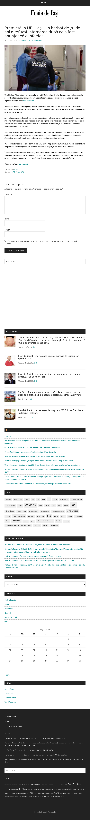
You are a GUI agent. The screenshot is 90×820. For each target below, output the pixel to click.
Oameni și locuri (10, 617)
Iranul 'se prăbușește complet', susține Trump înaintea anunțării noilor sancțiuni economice (38, 461)
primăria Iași (79, 516)
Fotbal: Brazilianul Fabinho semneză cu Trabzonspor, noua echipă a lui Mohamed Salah (37, 484)
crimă (40, 505)
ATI (33, 499)
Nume (7, 219)
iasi (19, 172)
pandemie (31, 516)
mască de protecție (58, 511)
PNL (49, 516)
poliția (56, 516)
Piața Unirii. (40, 516)
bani (43, 499)
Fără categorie (10, 600)
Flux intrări (8, 693)
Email (7, 230)
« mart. (7, 675)
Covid (20, 505)
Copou (55, 499)
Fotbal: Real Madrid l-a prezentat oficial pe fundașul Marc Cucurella (30, 452)
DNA (54, 505)
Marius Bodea (45, 511)
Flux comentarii (10, 698)
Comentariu (8, 194)
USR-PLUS (37, 525)
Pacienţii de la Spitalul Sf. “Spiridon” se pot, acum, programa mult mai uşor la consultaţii (37, 545)
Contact (7, 721)
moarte (8, 516)
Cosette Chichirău (76, 499)
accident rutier (18, 499)
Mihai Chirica (72, 511)
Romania (16, 521)
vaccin (45, 525)
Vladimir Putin (54, 525)
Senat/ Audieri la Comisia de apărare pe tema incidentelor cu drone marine (32, 448)
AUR (38, 499)
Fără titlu (7, 436)
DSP (59, 505)
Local (16, 169)
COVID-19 (14, 172)
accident (8, 499)
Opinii (6, 622)
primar (63, 516)
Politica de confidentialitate (13, 726)
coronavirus (64, 499)
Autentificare (9, 689)
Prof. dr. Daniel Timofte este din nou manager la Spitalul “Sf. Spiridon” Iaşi (32, 556)
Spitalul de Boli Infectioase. (45, 521)
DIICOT (47, 505)
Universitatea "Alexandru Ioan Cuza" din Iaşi (18, 525)
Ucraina (58, 521)
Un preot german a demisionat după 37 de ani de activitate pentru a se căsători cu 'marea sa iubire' (42, 465)
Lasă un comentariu (35, 41)
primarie (70, 516)
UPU (22, 172)
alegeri (27, 499)
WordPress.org (10, 702)
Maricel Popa (33, 511)
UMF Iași (66, 521)
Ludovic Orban (22, 511)
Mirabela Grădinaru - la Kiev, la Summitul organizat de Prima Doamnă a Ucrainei (34, 456)
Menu (46, 3)
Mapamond (8, 609)
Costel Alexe (10, 506)
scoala (25, 521)
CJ (49, 499)
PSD (7, 521)
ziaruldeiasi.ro (28, 101)
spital (32, 521)
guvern (66, 505)
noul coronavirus (19, 516)
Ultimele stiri (14, 430)
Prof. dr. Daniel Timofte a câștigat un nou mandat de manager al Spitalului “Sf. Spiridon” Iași (39, 561)
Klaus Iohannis (10, 511)
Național (7, 613)
